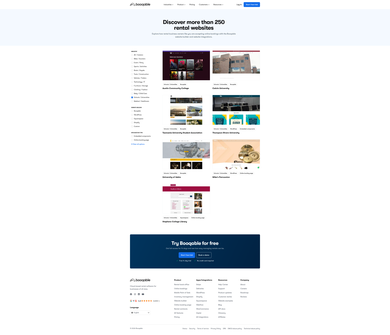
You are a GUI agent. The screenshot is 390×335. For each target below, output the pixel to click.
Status (185, 329)
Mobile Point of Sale (182, 293)
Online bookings (180, 289)
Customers (203, 5)
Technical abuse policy (252, 329)
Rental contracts (180, 309)
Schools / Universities (170, 84)
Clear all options (139, 144)
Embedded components (247, 129)
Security (192, 329)
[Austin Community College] (186, 64)
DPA (224, 329)
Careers (243, 289)
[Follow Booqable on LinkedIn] (139, 294)
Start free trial (252, 5)
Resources (217, 5)
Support (221, 289)
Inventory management (183, 297)
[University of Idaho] (186, 153)
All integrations (202, 317)
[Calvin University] (236, 64)
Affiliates (221, 317)
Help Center (223, 285)
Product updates (225, 293)
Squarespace (184, 218)
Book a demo (203, 255)
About (242, 285)
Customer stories (225, 297)
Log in (239, 5)
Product (180, 5)
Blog (220, 305)
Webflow (199, 305)
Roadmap (244, 293)
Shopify (199, 297)
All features (178, 313)
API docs (221, 309)
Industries (168, 5)
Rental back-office (181, 285)
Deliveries (200, 289)
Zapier (198, 313)
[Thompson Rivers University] (236, 108)
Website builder (180, 301)
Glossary (222, 313)
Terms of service (203, 329)
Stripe (198, 285)
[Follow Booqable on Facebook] (131, 294)
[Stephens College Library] (186, 197)
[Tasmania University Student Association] (186, 108)
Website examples (225, 301)
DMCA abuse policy (235, 329)
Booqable (183, 84)
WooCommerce (202, 309)
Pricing (192, 5)
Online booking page (246, 173)
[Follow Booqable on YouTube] (143, 294)
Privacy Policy (216, 329)
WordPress (233, 129)
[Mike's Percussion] (236, 153)
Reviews (243, 297)
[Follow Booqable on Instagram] (135, 294)
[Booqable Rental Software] (140, 4)
